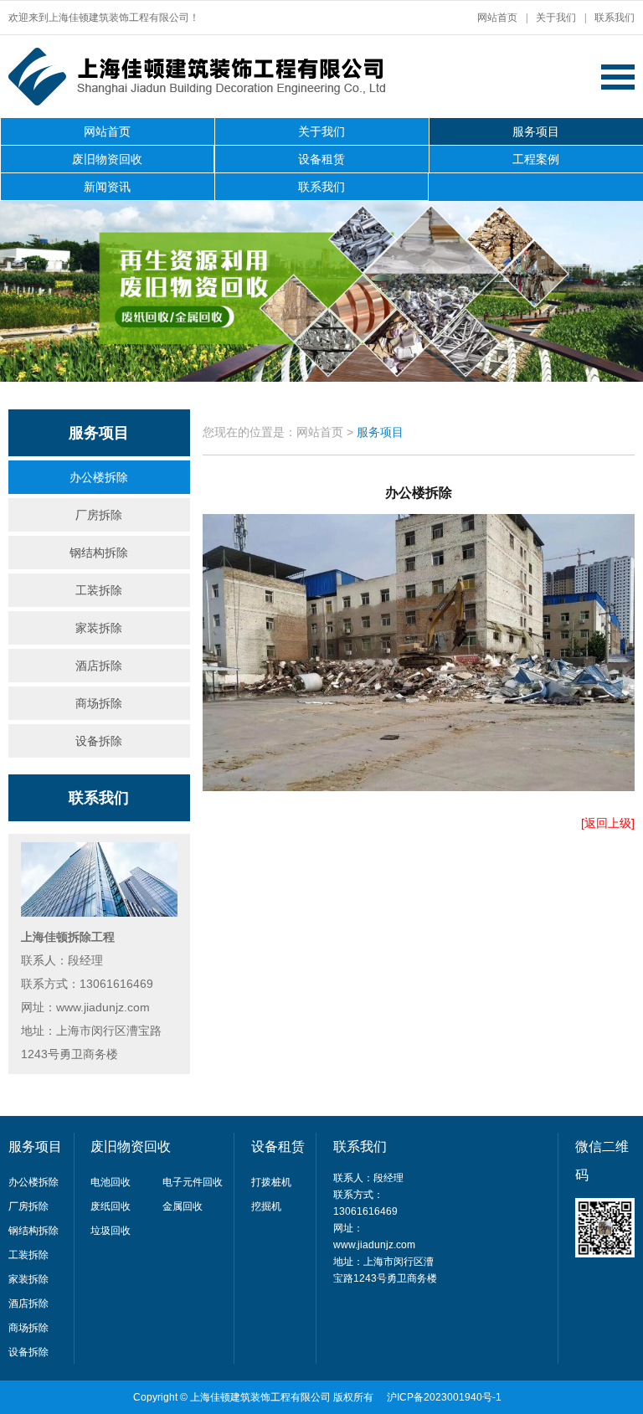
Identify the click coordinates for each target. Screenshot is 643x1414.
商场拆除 (98, 703)
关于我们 (556, 17)
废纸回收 (110, 1206)
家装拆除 (98, 628)
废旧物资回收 (107, 159)
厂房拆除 (98, 515)
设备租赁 (321, 159)
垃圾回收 (110, 1231)
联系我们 (614, 17)
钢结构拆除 (98, 552)
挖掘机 (266, 1206)
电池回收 (110, 1182)
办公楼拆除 (98, 477)
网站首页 (497, 17)
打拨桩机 (271, 1182)
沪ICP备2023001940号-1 (444, 1397)
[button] (614, 293)
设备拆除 (98, 741)
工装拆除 (98, 590)
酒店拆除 (98, 665)
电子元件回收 (192, 1182)
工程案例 (535, 159)
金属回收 (182, 1206)
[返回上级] (608, 823)
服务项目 (535, 131)
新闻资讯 (107, 186)
